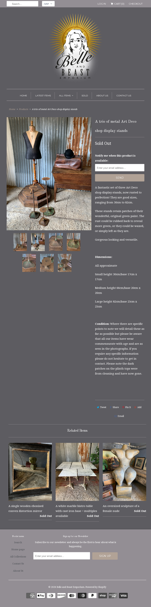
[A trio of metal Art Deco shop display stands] (49, 173)
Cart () (119, 3)
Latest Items (43, 95)
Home (23, 95)
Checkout (136, 3)
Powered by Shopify (95, 587)
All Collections (18, 556)
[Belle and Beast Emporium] (75, 49)
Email (121, 416)
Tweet (103, 407)
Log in (102, 3)
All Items (65, 95)
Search (18, 542)
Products (23, 109)
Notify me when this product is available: (115, 158)
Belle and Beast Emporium (70, 587)
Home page (18, 549)
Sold (85, 95)
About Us (102, 95)
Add (139, 407)
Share (116, 407)
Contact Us (123, 95)
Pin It (128, 407)
